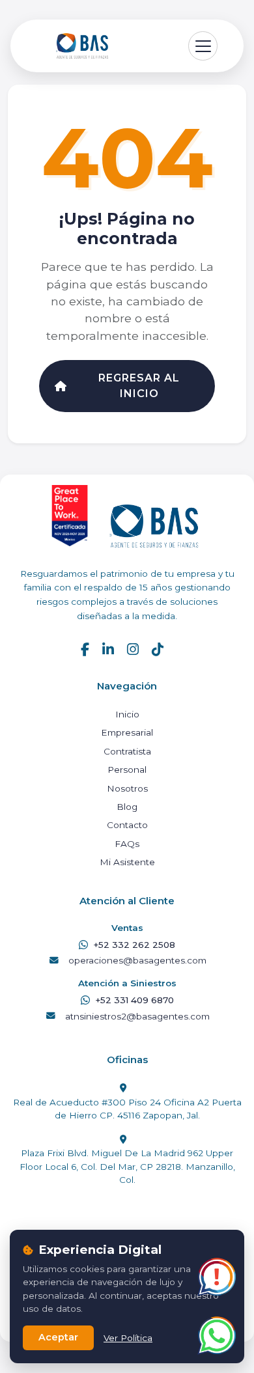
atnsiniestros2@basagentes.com (137, 1016)
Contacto (127, 825)
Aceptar (58, 1337)
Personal (127, 769)
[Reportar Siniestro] (216, 1277)
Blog (127, 806)
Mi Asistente (127, 862)
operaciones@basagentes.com (137, 960)
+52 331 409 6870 (134, 1000)
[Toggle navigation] (203, 46)
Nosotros (127, 788)
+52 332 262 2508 (134, 944)
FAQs (127, 844)
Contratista (127, 751)
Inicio (127, 714)
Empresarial (127, 732)
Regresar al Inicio (139, 386)
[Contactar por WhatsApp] (216, 1335)
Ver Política (128, 1338)
